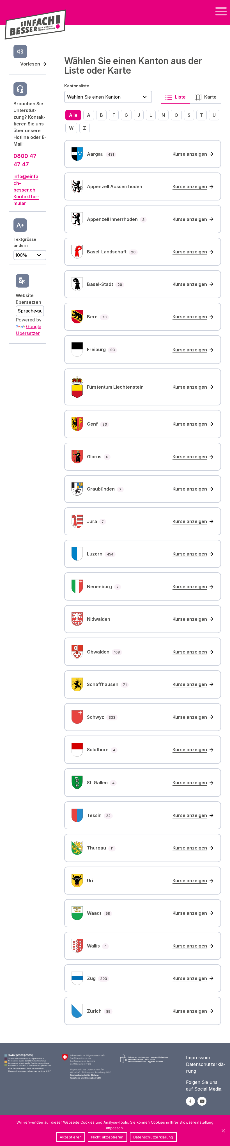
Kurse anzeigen (190, 154)
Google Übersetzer (28, 330)
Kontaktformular (26, 200)
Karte (210, 97)
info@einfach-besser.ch (25, 183)
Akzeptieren (71, 1137)
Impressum (198, 1057)
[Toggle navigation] (221, 11)
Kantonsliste (76, 85)
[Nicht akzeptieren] (223, 1130)
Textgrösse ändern (24, 242)
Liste (180, 97)
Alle (73, 115)
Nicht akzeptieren (107, 1137)
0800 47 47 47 (24, 160)
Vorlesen (30, 64)
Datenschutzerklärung (153, 1137)
